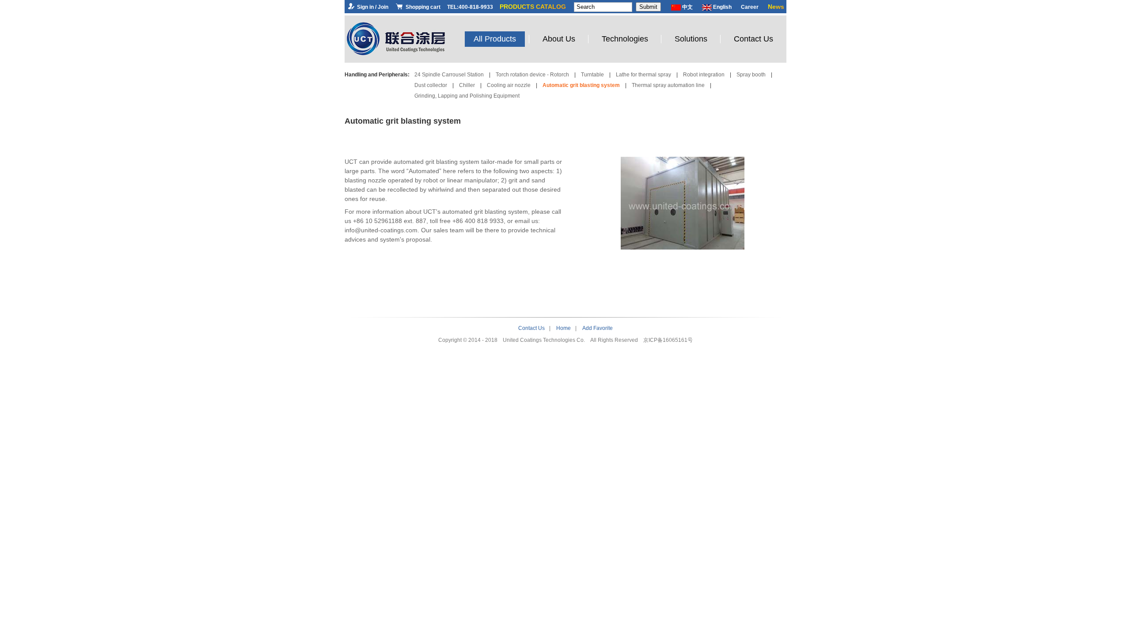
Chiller (467, 85)
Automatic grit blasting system (581, 85)
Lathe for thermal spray (643, 75)
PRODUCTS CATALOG (533, 6)
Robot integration (704, 75)
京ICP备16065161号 (668, 340)
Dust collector (430, 85)
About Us (559, 38)
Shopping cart (422, 7)
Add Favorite (597, 328)
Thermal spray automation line (668, 85)
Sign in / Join (372, 7)
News (776, 6)
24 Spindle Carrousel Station (449, 75)
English (722, 7)
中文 (687, 7)
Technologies (625, 38)
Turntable (592, 75)
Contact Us (753, 38)
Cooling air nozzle (509, 85)
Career (750, 7)
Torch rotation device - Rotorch (532, 75)
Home (563, 328)
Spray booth (751, 75)
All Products (495, 38)
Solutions (691, 38)
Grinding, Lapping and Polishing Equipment (467, 96)
